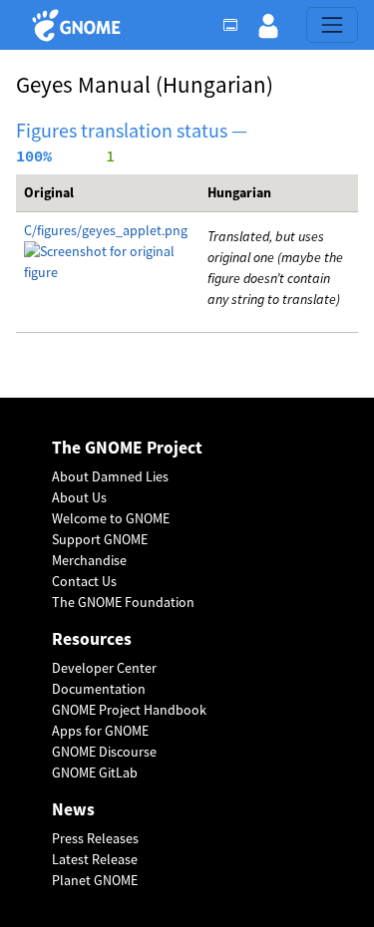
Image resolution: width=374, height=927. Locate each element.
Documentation (99, 689)
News (73, 809)
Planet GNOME (95, 880)
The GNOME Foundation (123, 602)
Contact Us (84, 581)
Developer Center (104, 668)
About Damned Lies (110, 476)
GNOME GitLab (95, 772)
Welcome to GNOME (111, 518)
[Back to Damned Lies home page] (79, 25)
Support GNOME (100, 539)
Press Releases (95, 838)
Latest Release (95, 859)
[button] (268, 25)
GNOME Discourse (104, 752)
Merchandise (89, 560)
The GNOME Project (127, 448)
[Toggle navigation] (332, 25)
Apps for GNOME (100, 731)
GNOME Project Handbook (129, 710)
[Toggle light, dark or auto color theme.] (236, 25)
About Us (79, 497)
